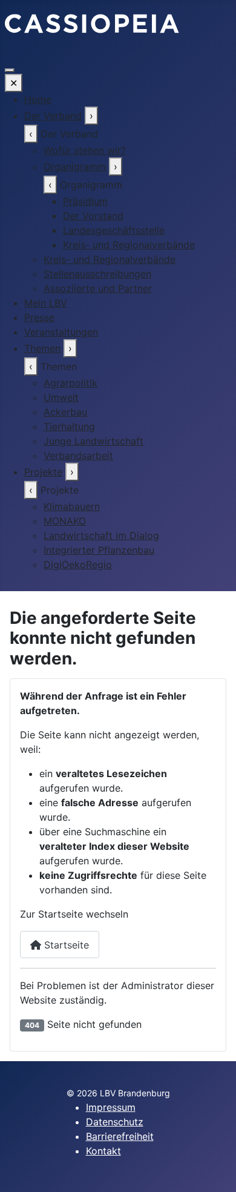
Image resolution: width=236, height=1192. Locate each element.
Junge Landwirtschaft (93, 441)
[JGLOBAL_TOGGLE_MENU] (10, 70)
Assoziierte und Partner (98, 288)
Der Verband (53, 116)
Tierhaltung (69, 426)
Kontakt (103, 1151)
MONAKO (65, 521)
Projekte (43, 472)
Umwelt (61, 397)
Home (37, 99)
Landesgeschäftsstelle (114, 230)
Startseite (65, 945)
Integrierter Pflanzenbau (99, 550)
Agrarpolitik (70, 383)
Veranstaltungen (61, 332)
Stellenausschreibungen (97, 274)
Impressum (111, 1107)
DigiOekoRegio (78, 564)
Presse (39, 317)
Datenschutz (114, 1122)
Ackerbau (65, 412)
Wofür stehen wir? (85, 150)
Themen (42, 348)
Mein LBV (45, 303)
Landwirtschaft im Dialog (101, 535)
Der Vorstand (93, 216)
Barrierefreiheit (120, 1136)
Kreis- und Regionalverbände (129, 245)
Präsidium (85, 201)
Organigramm (75, 167)
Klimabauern (72, 506)
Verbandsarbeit (78, 455)
